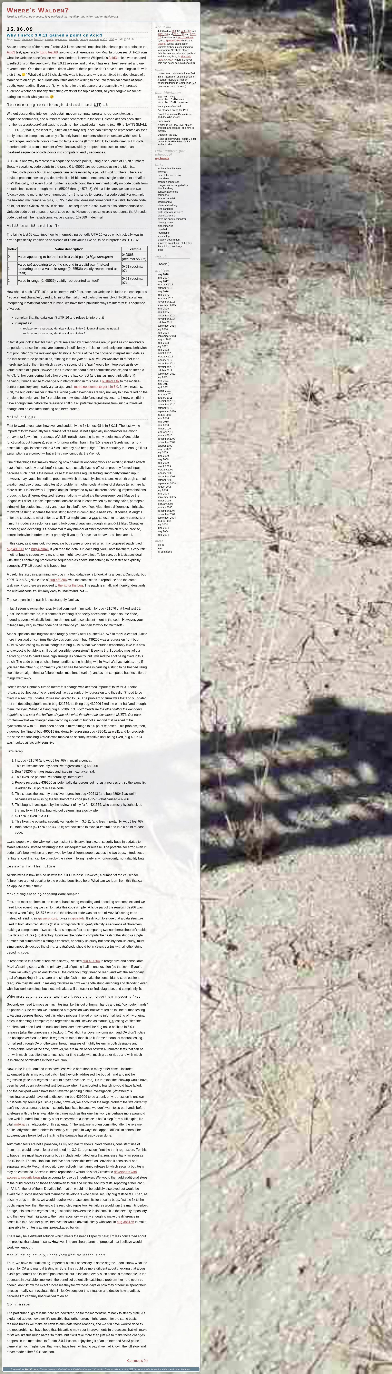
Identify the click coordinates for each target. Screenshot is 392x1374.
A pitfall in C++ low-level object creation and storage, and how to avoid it (176, 128)
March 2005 (164, 500)
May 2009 (163, 459)
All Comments (165, 551)
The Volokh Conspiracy (170, 246)
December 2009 (166, 438)
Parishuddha (80, 1369)
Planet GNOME (165, 222)
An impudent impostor (170, 168)
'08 (186, 31)
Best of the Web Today (169, 175)
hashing (38, 39)
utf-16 (103, 39)
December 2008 (166, 476)
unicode (94, 39)
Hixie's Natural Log (167, 205)
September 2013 (167, 336)
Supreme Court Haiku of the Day (175, 243)
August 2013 (165, 339)
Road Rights (163, 232)
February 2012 (165, 356)
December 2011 (166, 363)
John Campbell (165, 208)
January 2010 (165, 435)
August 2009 (165, 449)
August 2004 (165, 521)
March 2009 (164, 466)
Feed (160, 548)
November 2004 (166, 514)
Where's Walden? (38, 10)
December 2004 (166, 510)
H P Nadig (97, 1369)
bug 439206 (58, 580)
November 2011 (166, 367)
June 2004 (163, 528)
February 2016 (165, 298)
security (73, 39)
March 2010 (164, 428)
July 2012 (163, 346)
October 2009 (165, 445)
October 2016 (165, 288)
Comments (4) (137, 1360)
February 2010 (165, 432)
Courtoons (163, 195)
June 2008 (163, 493)
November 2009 (166, 442)
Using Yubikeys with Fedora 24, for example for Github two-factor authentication (177, 142)
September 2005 (167, 497)
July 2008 (163, 490)
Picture (109, 1369)
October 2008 (165, 480)
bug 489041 (40, 549)
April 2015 (163, 312)
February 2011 (165, 394)
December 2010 (166, 401)
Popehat (162, 229)
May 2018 (163, 274)
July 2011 (163, 377)
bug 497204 (91, 961)
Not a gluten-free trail (169, 106)
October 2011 (165, 370)
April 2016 (163, 295)
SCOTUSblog (164, 236)
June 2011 (163, 380)
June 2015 (163, 308)
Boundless (163, 178)
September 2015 (167, 305)
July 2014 (163, 329)
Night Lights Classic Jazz (170, 212)
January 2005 (165, 507)
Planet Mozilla (165, 226)
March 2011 (164, 390)
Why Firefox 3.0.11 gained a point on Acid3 (55, 35)
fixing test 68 (49, 52)
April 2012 (163, 349)
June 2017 (163, 277)
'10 (163, 34)
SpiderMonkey (174, 40)
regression (61, 39)
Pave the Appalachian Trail (172, 219)
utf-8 (111, 39)
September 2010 (167, 411)
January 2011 (165, 397)
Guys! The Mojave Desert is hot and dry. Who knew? (175, 116)
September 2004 (167, 517)
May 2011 (163, 384)
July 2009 (163, 452)
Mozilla (162, 43)
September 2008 (167, 483)
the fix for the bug (70, 585)
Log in (161, 544)
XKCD (160, 249)
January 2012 (165, 360)
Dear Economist (166, 198)
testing (84, 39)
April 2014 (163, 332)
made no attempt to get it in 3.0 (96, 386)
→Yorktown (186, 37)
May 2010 (163, 421)
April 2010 (163, 425)
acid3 (17, 39)
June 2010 (163, 418)
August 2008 (165, 486)
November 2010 (166, 404)
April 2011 (163, 387)
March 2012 (164, 353)
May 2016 (163, 291)
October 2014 (165, 322)
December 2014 (166, 315)
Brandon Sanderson (168, 182)
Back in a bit (164, 121)
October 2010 (165, 408)
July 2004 (163, 524)
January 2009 (165, 473)
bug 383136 (125, 1222)
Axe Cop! (162, 171)
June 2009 (163, 456)
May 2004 (163, 531)
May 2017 (163, 281)
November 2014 (166, 318)
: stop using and (173, 99)
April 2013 (163, 343)
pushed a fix (110, 381)
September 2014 (167, 325)
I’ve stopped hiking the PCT (173, 110)
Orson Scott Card (166, 215)
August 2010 (165, 415)
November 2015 (166, 301)
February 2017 (165, 284)
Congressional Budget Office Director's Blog (173, 187)
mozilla (49, 39)
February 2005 (165, 503)
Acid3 (11, 52)
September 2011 (167, 373)
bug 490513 (15, 549)
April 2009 (163, 462)
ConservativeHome (168, 191)
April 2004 (163, 534)
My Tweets (162, 158)
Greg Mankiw (165, 202)
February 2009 (165, 469)
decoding (27, 39)
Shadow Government (169, 239)
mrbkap (19, 1124)
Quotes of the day (167, 134)
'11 (178, 34)
